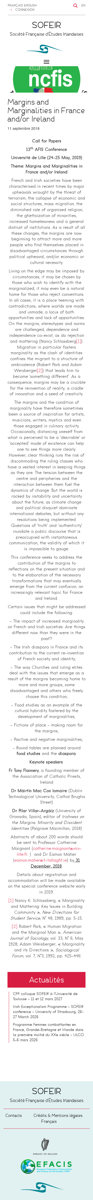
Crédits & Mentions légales (58, 1115)
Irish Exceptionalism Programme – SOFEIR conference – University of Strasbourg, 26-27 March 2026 (48, 1012)
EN (83, 5)
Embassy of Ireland (46, 1167)
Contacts (13, 1115)
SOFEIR (46, 1188)
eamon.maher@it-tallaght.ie (40, 861)
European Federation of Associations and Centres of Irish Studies (46, 1146)
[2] (39, 371)
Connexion (24, 10)
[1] (78, 342)
